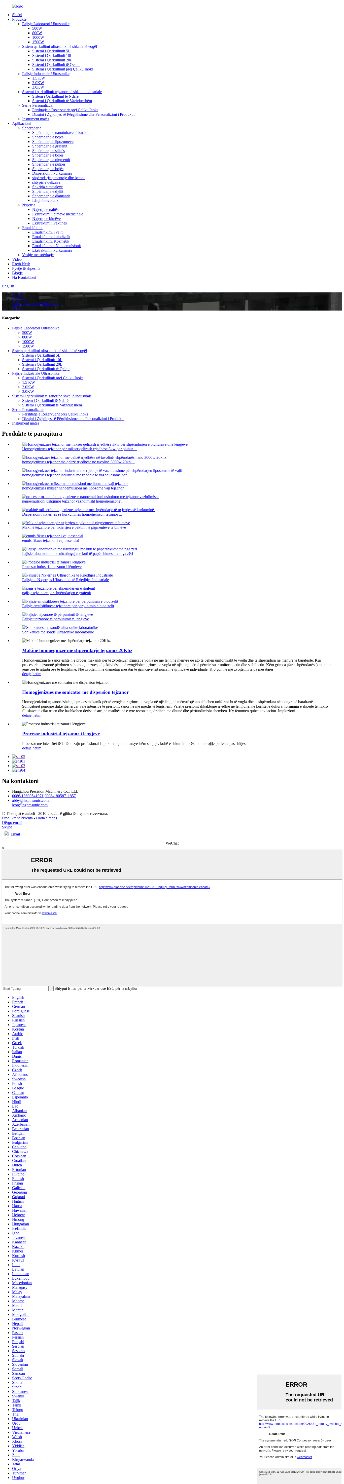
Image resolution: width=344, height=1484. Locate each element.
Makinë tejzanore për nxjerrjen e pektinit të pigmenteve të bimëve (74, 527)
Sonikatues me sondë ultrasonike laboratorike (58, 632)
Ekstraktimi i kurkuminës (52, 250)
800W (37, 33)
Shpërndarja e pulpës (48, 164)
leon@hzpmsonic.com (30, 805)
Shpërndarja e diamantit (51, 196)
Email (15, 834)
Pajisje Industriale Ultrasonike (46, 73)
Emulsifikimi (32, 227)
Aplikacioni (21, 123)
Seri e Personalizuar (38, 105)
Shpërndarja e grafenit (49, 146)
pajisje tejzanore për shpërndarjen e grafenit (56, 593)
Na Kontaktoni (24, 277)
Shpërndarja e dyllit (47, 191)
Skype (7, 827)
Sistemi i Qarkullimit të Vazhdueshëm (62, 101)
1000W (38, 37)
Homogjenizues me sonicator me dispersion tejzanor (75, 692)
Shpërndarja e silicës (48, 150)
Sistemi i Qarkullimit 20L (52, 60)
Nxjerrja (28, 205)
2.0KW (38, 83)
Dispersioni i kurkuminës (52, 173)
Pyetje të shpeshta (26, 268)
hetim (36, 674)
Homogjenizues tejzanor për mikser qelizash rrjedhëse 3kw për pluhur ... (79, 449)
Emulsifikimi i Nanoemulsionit (56, 246)
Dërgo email (12, 822)
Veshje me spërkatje (38, 255)
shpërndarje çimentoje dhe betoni (58, 178)
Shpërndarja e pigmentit (51, 160)
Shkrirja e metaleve (47, 187)
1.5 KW (38, 78)
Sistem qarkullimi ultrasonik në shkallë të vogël (59, 46)
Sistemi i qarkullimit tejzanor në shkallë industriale (62, 92)
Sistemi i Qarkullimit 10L (52, 55)
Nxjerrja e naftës (45, 209)
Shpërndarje (31, 128)
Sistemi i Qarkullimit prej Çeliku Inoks (62, 69)
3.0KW (38, 87)
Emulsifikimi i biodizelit (51, 237)
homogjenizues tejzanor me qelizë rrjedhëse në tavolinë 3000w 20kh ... (78, 462)
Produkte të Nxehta (17, 818)
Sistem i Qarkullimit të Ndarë (55, 96)
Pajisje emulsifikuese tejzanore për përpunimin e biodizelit (68, 606)
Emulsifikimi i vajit (47, 232)
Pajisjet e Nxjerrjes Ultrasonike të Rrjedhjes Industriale (65, 580)
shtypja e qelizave (46, 182)
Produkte (19, 19)
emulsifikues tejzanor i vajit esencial (50, 540)
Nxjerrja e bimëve (46, 218)
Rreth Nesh (21, 264)
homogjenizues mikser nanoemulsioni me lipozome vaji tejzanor (73, 488)
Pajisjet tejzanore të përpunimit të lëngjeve (55, 619)
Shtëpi (17, 15)
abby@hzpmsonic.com (30, 800)
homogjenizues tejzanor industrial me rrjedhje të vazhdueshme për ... (76, 475)
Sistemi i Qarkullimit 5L (51, 51)
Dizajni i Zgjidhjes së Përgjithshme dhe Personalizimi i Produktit (83, 114)
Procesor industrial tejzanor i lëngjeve (52, 566)
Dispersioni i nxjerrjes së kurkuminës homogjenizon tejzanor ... (72, 514)
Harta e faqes (46, 818)
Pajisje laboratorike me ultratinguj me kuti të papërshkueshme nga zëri (77, 553)
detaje (26, 674)
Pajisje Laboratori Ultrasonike (46, 24)
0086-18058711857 (60, 796)
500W (37, 28)
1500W (38, 42)
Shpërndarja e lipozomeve (53, 141)
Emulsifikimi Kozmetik (50, 241)
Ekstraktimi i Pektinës (49, 223)
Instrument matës (35, 119)
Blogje (17, 273)
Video (17, 259)
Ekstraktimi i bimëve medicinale (57, 214)
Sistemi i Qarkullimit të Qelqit (56, 64)
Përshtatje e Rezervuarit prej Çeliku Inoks (65, 110)
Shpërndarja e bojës (47, 137)
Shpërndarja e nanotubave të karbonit (61, 132)
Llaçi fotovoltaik (45, 200)
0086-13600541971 (28, 796)
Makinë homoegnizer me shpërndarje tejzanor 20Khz (77, 650)
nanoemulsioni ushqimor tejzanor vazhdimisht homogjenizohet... (73, 501)
